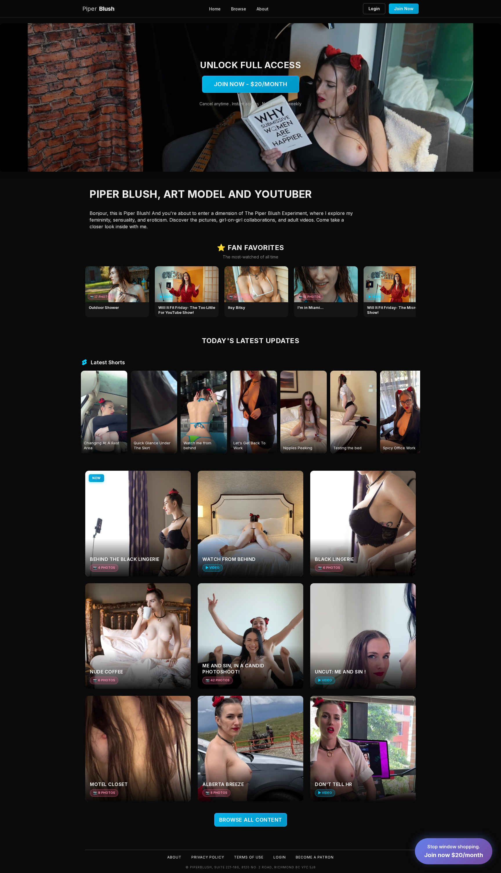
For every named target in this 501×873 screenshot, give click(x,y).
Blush (98, 8)
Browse (238, 8)
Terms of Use (249, 857)
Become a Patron (315, 857)
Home (215, 8)
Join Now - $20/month (250, 84)
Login (374, 8)
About (262, 8)
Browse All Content (250, 820)
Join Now (403, 8)
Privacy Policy (207, 857)
